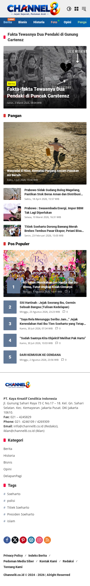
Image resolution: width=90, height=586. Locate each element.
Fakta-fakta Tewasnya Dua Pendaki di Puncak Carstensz (38, 92)
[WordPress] (31, 539)
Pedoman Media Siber (18, 561)
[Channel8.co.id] (32, 8)
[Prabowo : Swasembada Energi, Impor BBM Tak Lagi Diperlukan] (12, 212)
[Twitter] (15, 539)
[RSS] (47, 539)
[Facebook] (6, 539)
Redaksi (68, 561)
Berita (11, 83)
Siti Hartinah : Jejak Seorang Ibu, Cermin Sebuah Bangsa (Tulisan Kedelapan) (48, 305)
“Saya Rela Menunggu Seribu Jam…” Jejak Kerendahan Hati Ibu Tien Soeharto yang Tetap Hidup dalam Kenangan (52, 322)
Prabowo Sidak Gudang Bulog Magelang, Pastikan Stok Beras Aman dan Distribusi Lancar (52, 192)
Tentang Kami (12, 567)
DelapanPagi (12, 476)
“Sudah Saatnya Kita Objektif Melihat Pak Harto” (53, 338)
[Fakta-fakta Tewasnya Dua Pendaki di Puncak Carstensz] (45, 77)
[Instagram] (39, 539)
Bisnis (7, 462)
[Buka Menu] (76, 8)
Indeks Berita (37, 555)
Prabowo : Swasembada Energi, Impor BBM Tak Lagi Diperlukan (53, 210)
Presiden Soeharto (20, 514)
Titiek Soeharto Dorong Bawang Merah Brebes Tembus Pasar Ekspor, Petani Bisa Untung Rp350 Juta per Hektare (52, 229)
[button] (69, 8)
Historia (9, 455)
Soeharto (13, 494)
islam (11, 521)
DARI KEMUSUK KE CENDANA (40, 355)
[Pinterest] (23, 539)
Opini (7, 469)
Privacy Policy (13, 555)
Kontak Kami (48, 561)
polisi (11, 501)
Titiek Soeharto (18, 507)
